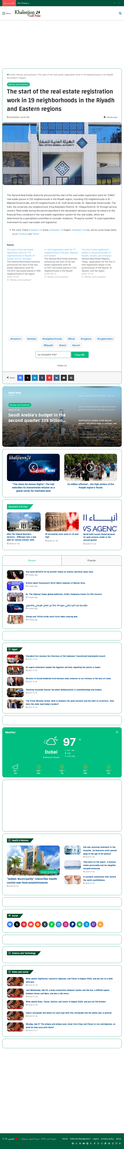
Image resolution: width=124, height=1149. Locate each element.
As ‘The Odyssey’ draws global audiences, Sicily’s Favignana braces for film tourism (64, 594)
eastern (16, 338)
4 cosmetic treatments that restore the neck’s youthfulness (99, 878)
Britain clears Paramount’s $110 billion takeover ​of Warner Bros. (55, 583)
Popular (92, 560)
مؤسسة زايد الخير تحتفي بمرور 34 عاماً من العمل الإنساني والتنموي (56, 605)
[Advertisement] (62, 44)
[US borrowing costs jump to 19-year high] (62, 521)
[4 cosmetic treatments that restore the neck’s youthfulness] (72, 879)
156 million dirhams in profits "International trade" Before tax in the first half (40, 417)
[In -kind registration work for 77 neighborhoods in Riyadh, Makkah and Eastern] (63, 263)
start (63, 345)
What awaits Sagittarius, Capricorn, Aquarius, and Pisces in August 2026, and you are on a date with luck (69, 980)
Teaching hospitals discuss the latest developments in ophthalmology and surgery (63, 690)
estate (32, 338)
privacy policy (107, 1138)
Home (12, 74)
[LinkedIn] (35, 378)
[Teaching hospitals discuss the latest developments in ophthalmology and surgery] (15, 692)
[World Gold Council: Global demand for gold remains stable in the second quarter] (100, 521)
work (77, 345)
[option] (62, 416)
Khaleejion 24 (35, 230)
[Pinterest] (49, 378)
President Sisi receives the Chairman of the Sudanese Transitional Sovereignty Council (65, 656)
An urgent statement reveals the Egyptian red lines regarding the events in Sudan (63, 667)
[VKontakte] (57, 378)
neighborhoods (53, 338)
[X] (27, 378)
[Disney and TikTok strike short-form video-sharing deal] (15, 619)
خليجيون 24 (10, 1138)
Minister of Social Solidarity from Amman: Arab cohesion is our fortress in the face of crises (68, 679)
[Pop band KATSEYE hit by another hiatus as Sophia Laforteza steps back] (15, 574)
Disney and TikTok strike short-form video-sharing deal (51, 617)
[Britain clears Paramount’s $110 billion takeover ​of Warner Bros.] (15, 585)
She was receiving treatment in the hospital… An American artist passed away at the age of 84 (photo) (100, 850)
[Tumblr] (42, 378)
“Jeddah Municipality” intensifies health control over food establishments (32, 880)
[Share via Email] (64, 378)
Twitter (35, 234)
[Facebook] (20, 378)
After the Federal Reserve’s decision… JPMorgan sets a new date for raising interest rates (21, 537)
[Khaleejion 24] (27, 13)
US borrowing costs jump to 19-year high (62, 535)
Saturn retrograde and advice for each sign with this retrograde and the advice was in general (68, 1013)
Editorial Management (80, 1138)
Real (72, 338)
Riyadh (49, 345)
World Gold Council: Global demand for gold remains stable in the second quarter (99, 537)
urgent (96, 1138)
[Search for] (120, 14)
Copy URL (80, 354)
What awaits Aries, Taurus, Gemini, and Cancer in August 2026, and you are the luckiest (66, 1002)
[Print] (71, 378)
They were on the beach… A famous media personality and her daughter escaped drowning (99, 865)
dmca (118, 1138)
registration (106, 338)
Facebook (23, 234)
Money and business (26, 74)
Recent (32, 560)
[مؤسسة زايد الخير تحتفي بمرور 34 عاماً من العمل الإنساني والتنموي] (15, 608)
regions (86, 338)
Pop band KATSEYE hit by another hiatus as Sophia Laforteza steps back (59, 572)
